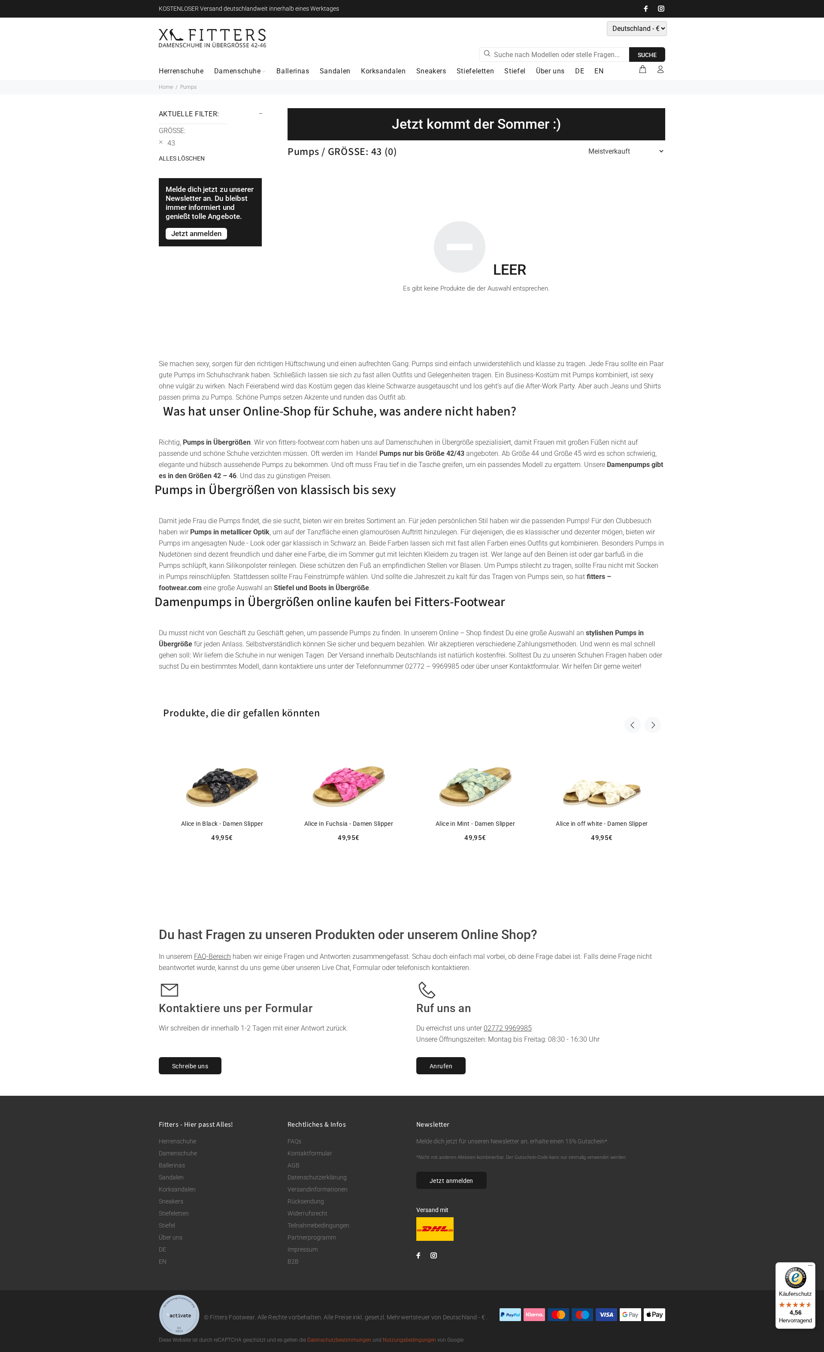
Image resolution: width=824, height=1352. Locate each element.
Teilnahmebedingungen (318, 1225)
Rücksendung (306, 1201)
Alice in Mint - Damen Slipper (475, 823)
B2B (293, 1261)
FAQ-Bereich (212, 956)
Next (653, 725)
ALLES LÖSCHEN (182, 158)
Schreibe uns (190, 1066)
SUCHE (647, 55)
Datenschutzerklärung (317, 1177)
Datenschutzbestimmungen (339, 1340)
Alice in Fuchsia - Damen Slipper (348, 823)
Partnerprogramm (312, 1237)
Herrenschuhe (177, 1141)
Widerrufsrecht (307, 1213)
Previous (632, 725)
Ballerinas (172, 1165)
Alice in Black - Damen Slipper (222, 823)
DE (162, 1249)
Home (166, 87)
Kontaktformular (310, 1153)
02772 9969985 (508, 1028)
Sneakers (171, 1201)
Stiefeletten (174, 1213)
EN (163, 1261)
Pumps (188, 87)
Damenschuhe (178, 1153)
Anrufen (441, 1066)
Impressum (303, 1249)
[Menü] (810, 1267)
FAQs (294, 1141)
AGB (294, 1165)
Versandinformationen (318, 1189)
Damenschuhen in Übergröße (429, 442)
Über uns (170, 1237)
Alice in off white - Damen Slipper (602, 823)
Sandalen (171, 1177)
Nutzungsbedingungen (409, 1340)
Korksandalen (177, 1189)
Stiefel (167, 1225)
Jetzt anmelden (451, 1180)
